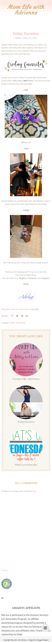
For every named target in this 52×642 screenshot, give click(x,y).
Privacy (4, 570)
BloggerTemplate (43, 640)
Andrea (30, 80)
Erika (15, 80)
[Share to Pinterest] (22, 316)
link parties (17, 323)
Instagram (45, 278)
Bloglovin (23, 278)
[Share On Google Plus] (27, 316)
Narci (20, 80)
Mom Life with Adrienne (26, 9)
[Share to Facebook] (12, 316)
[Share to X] (17, 316)
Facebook (32, 278)
